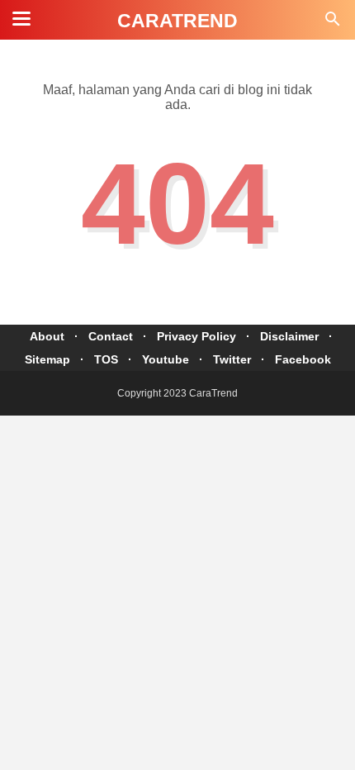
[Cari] (333, 23)
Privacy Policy (196, 336)
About (47, 336)
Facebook (303, 359)
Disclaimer (289, 336)
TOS (106, 359)
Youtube (165, 359)
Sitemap (47, 359)
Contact (110, 336)
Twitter (232, 359)
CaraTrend (177, 20)
